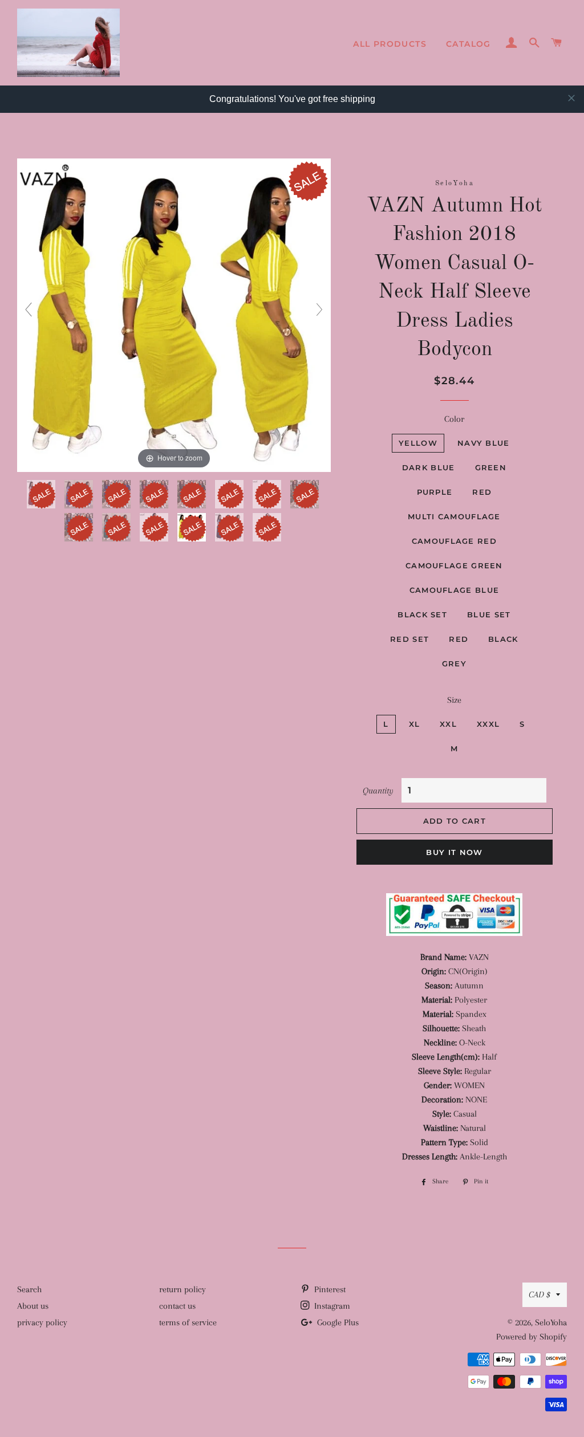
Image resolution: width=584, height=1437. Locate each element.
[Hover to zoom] (174, 315)
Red (482, 491)
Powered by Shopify (531, 1337)
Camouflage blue (454, 590)
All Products (390, 44)
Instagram (331, 1306)
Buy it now (454, 852)
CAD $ (539, 1294)
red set (409, 639)
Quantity (378, 790)
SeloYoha (551, 1322)
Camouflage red (454, 541)
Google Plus (337, 1322)
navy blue (483, 442)
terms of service (188, 1322)
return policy (182, 1289)
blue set (488, 614)
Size (454, 700)
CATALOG (468, 44)
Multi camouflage (454, 516)
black (503, 639)
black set (422, 614)
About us (32, 1306)
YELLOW (418, 442)
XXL (448, 723)
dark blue (428, 467)
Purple (435, 491)
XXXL (488, 723)
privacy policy (42, 1322)
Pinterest (329, 1289)
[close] (571, 98)
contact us (177, 1306)
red (458, 639)
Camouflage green (454, 565)
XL (414, 723)
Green (491, 467)
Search (29, 1289)
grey (454, 663)
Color (454, 419)
